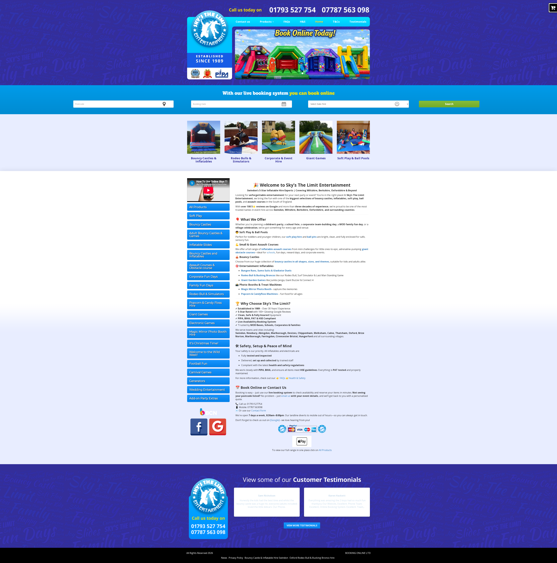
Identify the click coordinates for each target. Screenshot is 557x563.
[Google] (275, 420)
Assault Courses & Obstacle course (202, 266)
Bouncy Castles (200, 224)
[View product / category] (203, 137)
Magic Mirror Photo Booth (256, 289)
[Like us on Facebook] (198, 427)
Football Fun (198, 363)
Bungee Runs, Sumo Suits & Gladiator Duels (266, 270)
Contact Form (258, 410)
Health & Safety (297, 378)
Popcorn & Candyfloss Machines (259, 293)
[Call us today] (293, 9)
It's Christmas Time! (203, 343)
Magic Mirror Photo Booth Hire (208, 333)
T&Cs (336, 21)
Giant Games (198, 314)
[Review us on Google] (217, 427)
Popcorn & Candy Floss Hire (205, 304)
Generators (197, 381)
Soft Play (195, 216)
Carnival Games (200, 372)
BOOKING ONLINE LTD (358, 553)
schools (271, 252)
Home (319, 21)
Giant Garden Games (253, 280)
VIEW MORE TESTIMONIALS (302, 525)
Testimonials (357, 21)
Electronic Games (202, 323)
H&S (302, 21)
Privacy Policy (236, 557)
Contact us (243, 21)
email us (285, 396)
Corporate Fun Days (203, 276)
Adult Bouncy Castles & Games (205, 234)
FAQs (286, 21)
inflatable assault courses (276, 249)
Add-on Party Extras (203, 398)
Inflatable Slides (200, 245)
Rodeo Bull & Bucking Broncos (258, 275)
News (224, 557)
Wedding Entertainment (207, 389)
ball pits (312, 236)
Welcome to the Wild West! (204, 353)
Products (266, 21)
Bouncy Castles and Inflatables (203, 255)
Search (449, 103)
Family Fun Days (201, 285)
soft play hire (294, 236)
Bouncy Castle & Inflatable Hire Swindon (266, 557)
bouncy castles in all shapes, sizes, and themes (302, 261)
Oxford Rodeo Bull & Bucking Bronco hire (312, 557)
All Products (198, 207)
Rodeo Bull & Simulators (206, 294)
